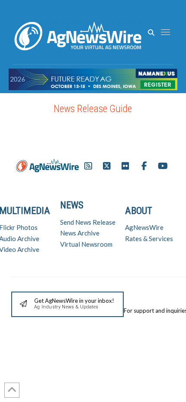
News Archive (79, 233)
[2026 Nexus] (93, 78)
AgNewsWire (144, 227)
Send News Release (87, 222)
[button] (151, 32)
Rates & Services (149, 238)
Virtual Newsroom (86, 244)
